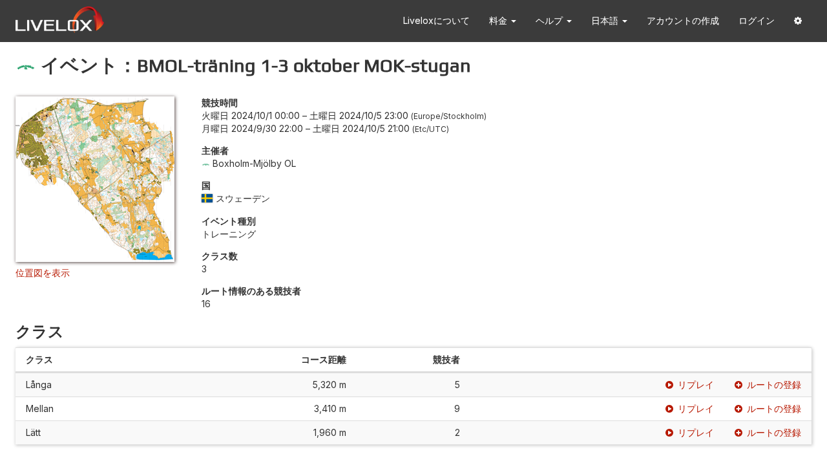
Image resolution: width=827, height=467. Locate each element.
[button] (797, 21)
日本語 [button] (606, 20)
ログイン (756, 20)
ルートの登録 (774, 384)
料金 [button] (499, 20)
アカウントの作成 (683, 20)
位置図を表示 (43, 272)
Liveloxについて (436, 20)
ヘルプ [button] (550, 20)
